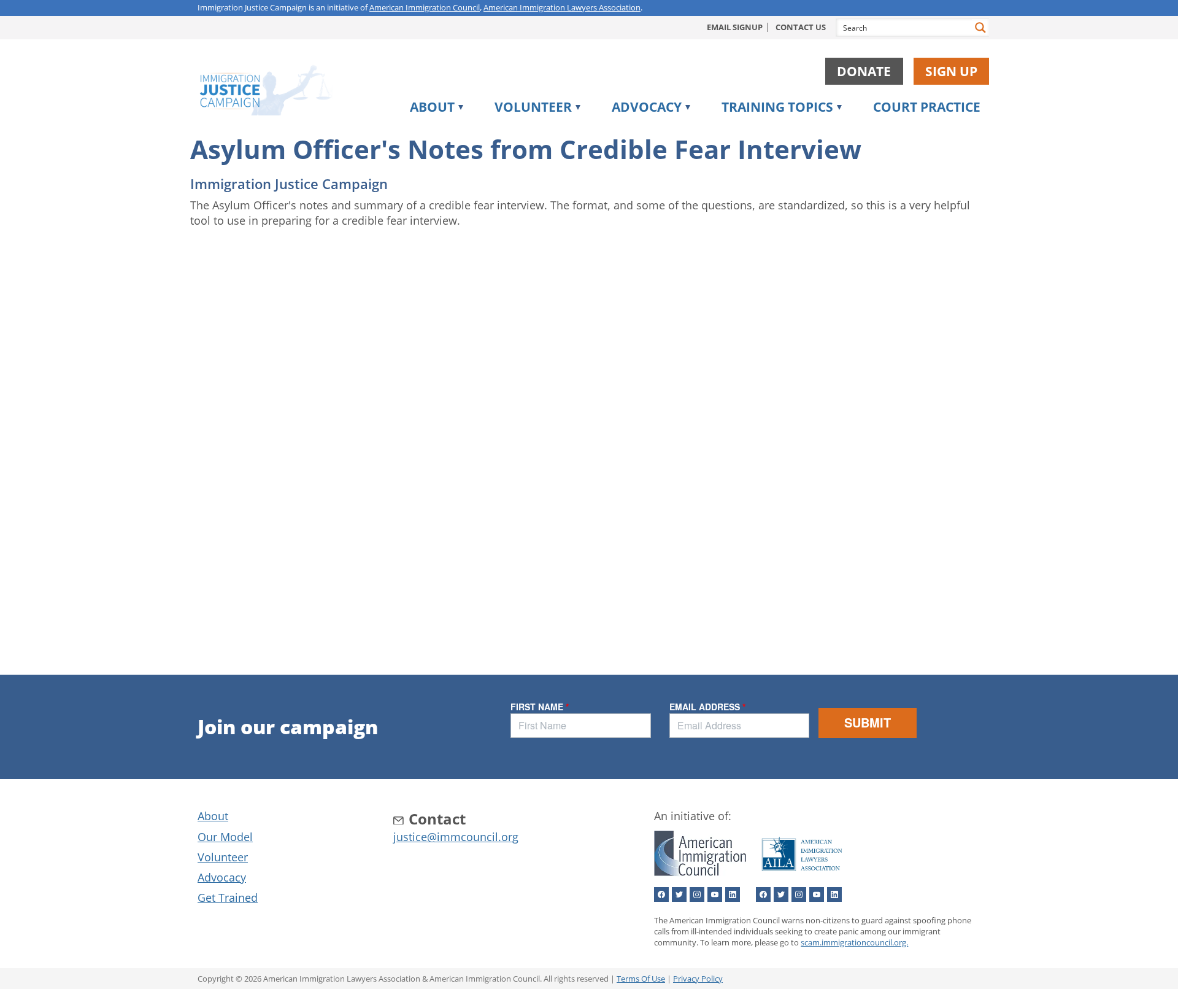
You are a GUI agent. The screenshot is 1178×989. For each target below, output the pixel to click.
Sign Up (951, 71)
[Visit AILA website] (802, 874)
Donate (864, 71)
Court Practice (926, 106)
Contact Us (801, 27)
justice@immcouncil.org (455, 836)
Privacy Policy (698, 978)
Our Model (225, 836)
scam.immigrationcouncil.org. (854, 942)
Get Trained (228, 897)
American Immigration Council (424, 7)
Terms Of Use (641, 978)
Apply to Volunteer (558, 132)
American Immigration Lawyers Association (562, 7)
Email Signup (735, 27)
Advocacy (647, 106)
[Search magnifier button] (980, 27)
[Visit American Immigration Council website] (700, 874)
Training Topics (777, 106)
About (432, 106)
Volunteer (533, 106)
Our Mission (453, 132)
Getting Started (775, 132)
